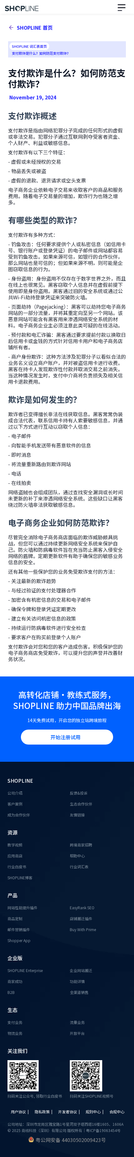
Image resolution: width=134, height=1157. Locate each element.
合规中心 (116, 1111)
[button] (122, 7)
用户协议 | (20, 1111)
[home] (20, 7)
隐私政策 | (44, 1111)
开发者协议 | (69, 1111)
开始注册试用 (65, 737)
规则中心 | (95, 1111)
